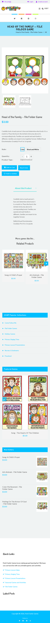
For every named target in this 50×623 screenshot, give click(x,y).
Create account (43, 2)
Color (22, 149)
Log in (31, 2)
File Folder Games (11, 328)
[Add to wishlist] (22, 252)
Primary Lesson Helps (12, 570)
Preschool (8, 356)
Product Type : (7, 160)
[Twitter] (14, 18)
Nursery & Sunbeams (12, 350)
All (46, 32)
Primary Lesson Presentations (15, 345)
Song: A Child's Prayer (11, 457)
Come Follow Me (10, 323)
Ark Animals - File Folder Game (14, 472)
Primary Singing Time (12, 339)
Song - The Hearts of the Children (25, 433)
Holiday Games (10, 334)
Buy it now (24, 168)
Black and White (33, 149)
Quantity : (6, 156)
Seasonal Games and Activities (15, 582)
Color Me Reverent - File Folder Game (12, 488)
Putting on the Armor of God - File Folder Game (14, 502)
